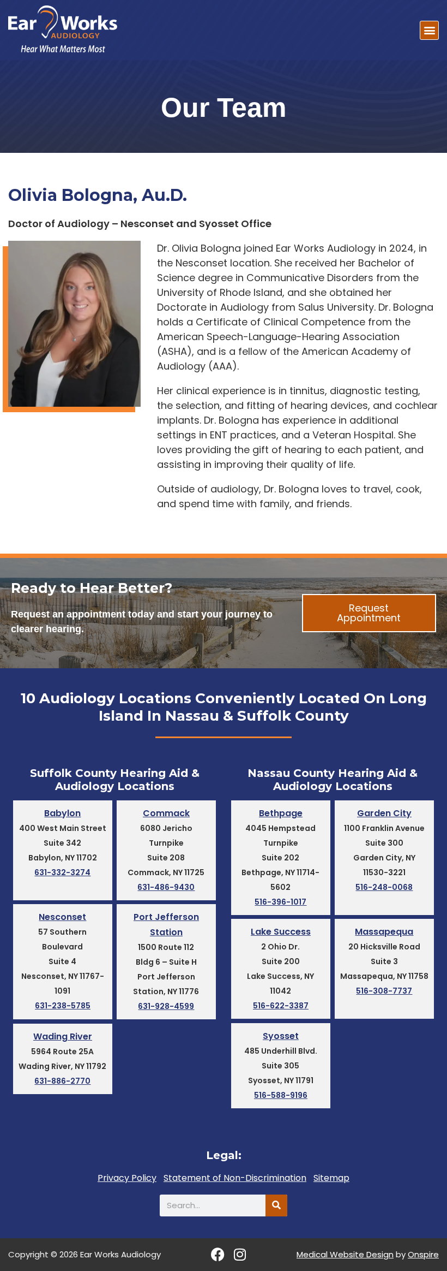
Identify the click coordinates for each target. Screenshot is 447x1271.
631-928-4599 (166, 1006)
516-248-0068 (384, 887)
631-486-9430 (166, 887)
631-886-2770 (62, 1081)
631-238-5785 (62, 1005)
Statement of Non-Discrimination (235, 1178)
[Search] (276, 1205)
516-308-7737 (384, 990)
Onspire (423, 1254)
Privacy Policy (127, 1178)
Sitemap (331, 1178)
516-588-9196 (280, 1095)
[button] (429, 30)
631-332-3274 (62, 872)
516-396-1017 (280, 901)
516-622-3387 (281, 1005)
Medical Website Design (345, 1254)
